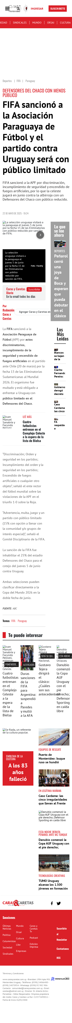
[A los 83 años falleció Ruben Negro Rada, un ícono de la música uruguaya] (18, 739)
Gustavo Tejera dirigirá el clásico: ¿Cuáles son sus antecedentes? (49, 679)
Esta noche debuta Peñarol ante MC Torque (53, 833)
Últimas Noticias (7, 927)
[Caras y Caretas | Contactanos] (65, 903)
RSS (58, 958)
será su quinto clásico (52, 656)
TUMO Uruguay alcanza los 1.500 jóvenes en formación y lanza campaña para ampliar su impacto (53, 888)
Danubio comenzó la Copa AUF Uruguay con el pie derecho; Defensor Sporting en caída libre (63, 688)
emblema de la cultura (14, 757)
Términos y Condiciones (13, 973)
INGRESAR (37, 8)
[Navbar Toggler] (10, 8)
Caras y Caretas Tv (34, 928)
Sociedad (7, 947)
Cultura (65, 22)
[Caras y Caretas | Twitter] (58, 903)
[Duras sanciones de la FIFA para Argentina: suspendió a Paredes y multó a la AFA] (27, 669)
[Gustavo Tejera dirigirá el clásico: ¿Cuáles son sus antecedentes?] (45, 660)
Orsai (50, 22)
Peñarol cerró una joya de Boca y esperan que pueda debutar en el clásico (61, 285)
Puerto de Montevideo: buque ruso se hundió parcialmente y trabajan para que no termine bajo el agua (53, 764)
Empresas (21, 951)
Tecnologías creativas (52, 876)
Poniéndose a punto (15, 664)
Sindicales (20, 22)
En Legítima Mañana (50, 791)
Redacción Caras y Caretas (8, 314)
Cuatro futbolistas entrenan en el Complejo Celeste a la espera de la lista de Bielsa (34, 431)
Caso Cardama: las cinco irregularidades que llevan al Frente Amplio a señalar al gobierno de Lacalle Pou (53, 805)
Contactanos (63, 948)
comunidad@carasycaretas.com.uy (27, 988)
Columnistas (9, 941)
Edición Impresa (34, 945)
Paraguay (22, 620)
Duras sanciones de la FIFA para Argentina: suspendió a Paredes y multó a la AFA (28, 694)
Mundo (36, 22)
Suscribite (34, 289)
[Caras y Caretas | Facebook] (52, 903)
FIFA (13, 620)
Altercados (28, 664)
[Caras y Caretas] (18, 906)
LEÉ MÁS (27, 417)
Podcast (34, 937)
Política (6, 934)
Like (18, 944)
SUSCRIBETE (57, 8)
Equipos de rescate (50, 749)
